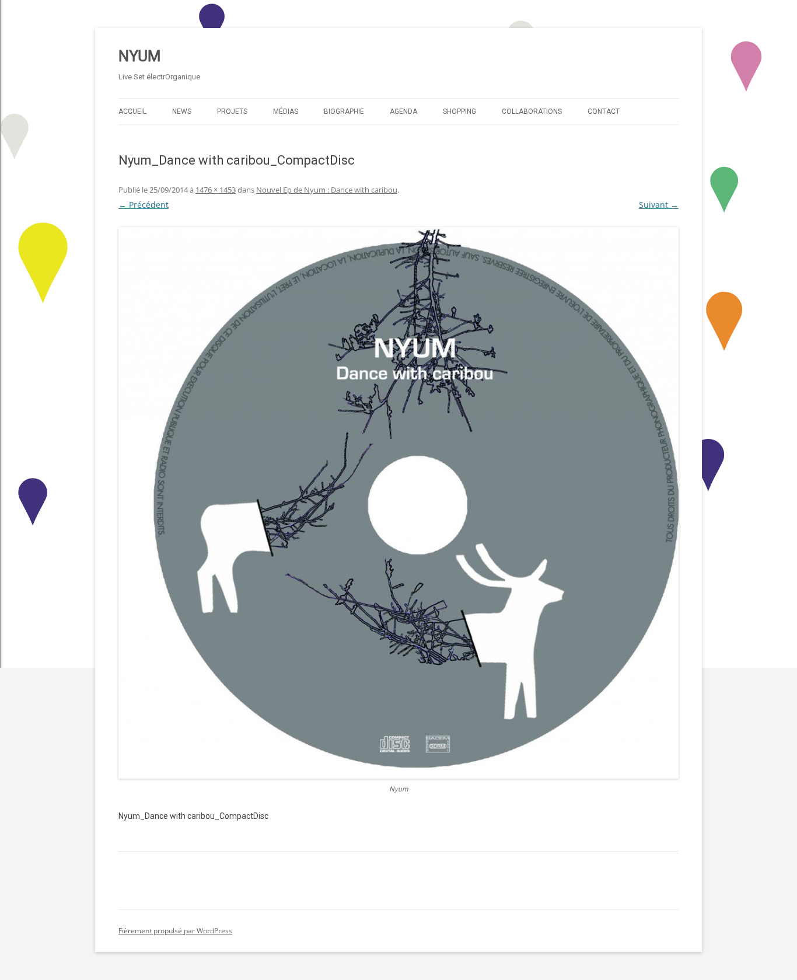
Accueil (132, 111)
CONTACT (604, 111)
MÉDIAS (285, 111)
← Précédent (143, 204)
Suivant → (659, 204)
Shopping (459, 111)
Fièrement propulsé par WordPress (175, 931)
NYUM (139, 56)
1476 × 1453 (215, 189)
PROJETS (232, 111)
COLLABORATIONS (532, 111)
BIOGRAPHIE (344, 111)
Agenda (403, 111)
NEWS (181, 111)
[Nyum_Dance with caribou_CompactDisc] (398, 503)
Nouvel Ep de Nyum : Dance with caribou (326, 189)
